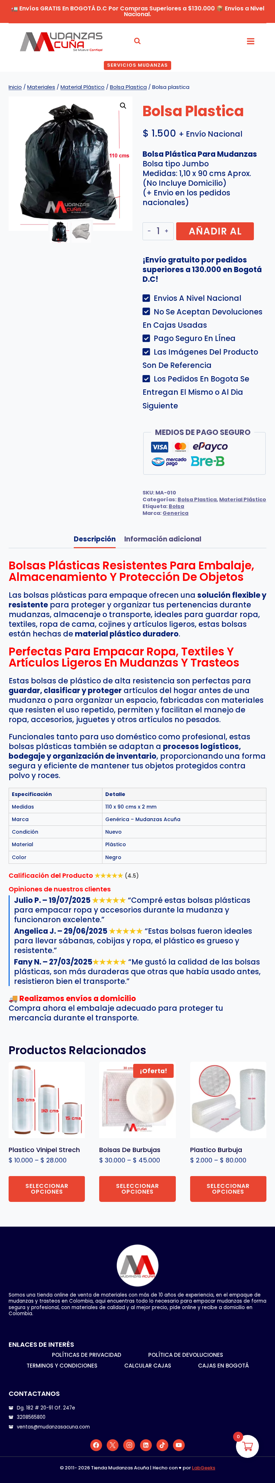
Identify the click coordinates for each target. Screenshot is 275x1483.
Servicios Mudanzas (137, 65)
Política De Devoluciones (185, 1355)
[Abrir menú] (250, 41)
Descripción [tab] (95, 539)
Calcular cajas (147, 1365)
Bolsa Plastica (197, 499)
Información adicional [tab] (162, 539)
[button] (123, 105)
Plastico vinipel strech (44, 1149)
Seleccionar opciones (46, 1189)
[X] (113, 1445)
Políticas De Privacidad (86, 1355)
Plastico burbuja (216, 1149)
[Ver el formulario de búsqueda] (137, 41)
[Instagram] (129, 1445)
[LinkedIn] (146, 1445)
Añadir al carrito (215, 232)
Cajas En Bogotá (223, 1365)
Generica (175, 513)
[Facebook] (96, 1445)
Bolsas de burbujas (129, 1149)
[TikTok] (162, 1445)
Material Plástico (242, 499)
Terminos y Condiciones (61, 1365)
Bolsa (176, 506)
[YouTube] (179, 1445)
